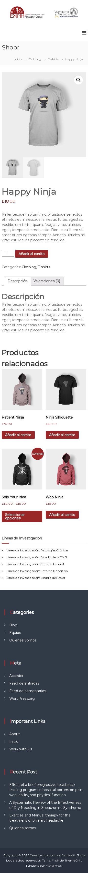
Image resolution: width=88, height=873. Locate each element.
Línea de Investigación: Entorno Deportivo (37, 571)
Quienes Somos (22, 640)
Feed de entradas (24, 683)
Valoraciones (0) (46, 281)
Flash (55, 860)
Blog (13, 625)
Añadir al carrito (32, 254)
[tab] (17, 281)
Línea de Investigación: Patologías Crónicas (37, 550)
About (14, 734)
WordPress (54, 865)
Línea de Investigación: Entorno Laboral (35, 564)
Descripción (18, 281)
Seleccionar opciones (15, 516)
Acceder (16, 676)
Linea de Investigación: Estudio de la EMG (37, 557)
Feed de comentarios (27, 691)
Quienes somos (22, 828)
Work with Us (20, 749)
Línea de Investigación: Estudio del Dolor (36, 578)
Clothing (35, 59)
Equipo (15, 632)
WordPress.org (22, 698)
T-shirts (53, 59)
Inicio (18, 59)
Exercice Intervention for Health (53, 855)
